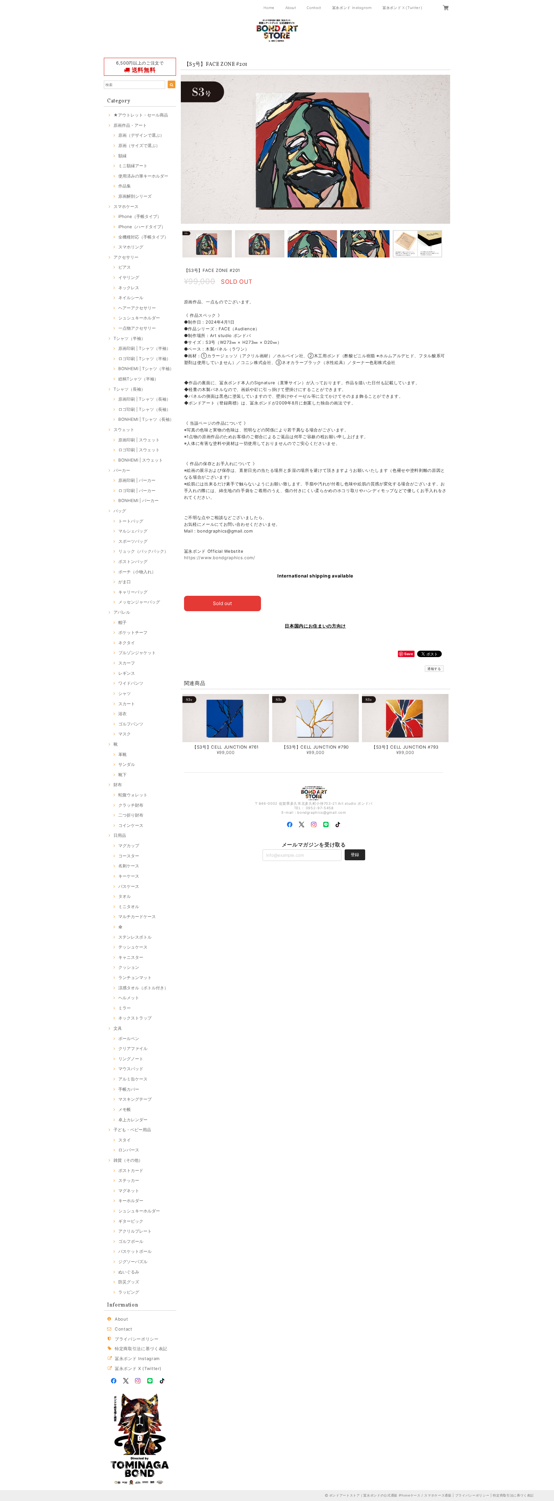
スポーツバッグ (132, 541)
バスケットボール (135, 1251)
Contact (314, 7)
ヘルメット (128, 997)
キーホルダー (130, 1200)
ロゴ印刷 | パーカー (136, 490)
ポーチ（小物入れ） (137, 571)
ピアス (124, 267)
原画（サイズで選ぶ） (139, 145)
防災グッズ (128, 1281)
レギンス (126, 673)
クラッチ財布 (130, 805)
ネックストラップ (135, 1017)
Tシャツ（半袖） (129, 338)
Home (269, 7)
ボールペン (128, 1038)
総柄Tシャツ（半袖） (138, 378)
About (290, 7)
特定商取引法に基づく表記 (141, 1348)
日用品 (119, 835)
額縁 (122, 155)
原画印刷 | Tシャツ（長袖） (144, 399)
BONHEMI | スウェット (140, 460)
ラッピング (128, 1292)
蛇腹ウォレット (132, 794)
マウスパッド (130, 1068)
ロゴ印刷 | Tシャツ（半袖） (144, 358)
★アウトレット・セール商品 (140, 114)
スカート (126, 703)
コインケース (130, 825)
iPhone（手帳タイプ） (139, 216)
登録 (355, 854)
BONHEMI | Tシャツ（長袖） (146, 419)
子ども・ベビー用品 (132, 1129)
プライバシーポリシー (137, 1338)
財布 (117, 784)
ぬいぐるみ (128, 1271)
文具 (117, 1028)
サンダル (126, 764)
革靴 (122, 754)
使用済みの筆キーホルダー (143, 175)
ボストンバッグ (132, 561)
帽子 (122, 622)
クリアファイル (132, 1048)
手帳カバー (128, 1089)
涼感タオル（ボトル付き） (143, 987)
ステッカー (128, 1180)
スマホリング (130, 246)
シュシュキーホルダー (139, 317)
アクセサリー (125, 257)
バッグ (119, 510)
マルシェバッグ (132, 531)
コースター (128, 855)
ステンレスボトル (135, 937)
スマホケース (125, 206)
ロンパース (128, 1149)
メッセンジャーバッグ (139, 601)
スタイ (124, 1139)
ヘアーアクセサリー (137, 307)
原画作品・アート (130, 125)
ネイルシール (130, 297)
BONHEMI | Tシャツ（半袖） (146, 368)
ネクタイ (126, 642)
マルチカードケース (137, 916)
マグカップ (128, 845)
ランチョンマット (135, 977)
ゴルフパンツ (130, 723)
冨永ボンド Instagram (352, 7)
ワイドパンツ (130, 683)
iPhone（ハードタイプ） (141, 226)
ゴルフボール (130, 1241)
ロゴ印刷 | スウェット (139, 449)
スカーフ (126, 662)
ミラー (124, 1008)
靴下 (122, 774)
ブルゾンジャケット (137, 652)
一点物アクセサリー (137, 328)
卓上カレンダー (132, 1119)
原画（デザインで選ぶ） (141, 135)
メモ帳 (124, 1109)
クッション (128, 967)
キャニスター (130, 957)
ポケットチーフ (132, 632)
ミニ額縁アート (132, 165)
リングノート (130, 1058)
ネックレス (128, 287)
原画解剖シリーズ (135, 196)
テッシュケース (132, 947)
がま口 (124, 581)
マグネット (128, 1190)
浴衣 (122, 713)
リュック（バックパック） (143, 551)
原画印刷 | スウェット (139, 439)
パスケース (128, 886)
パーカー (121, 470)
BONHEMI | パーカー (138, 500)
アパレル (121, 612)
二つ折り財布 (130, 815)
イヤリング (128, 277)
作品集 (124, 185)
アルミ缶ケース (132, 1078)
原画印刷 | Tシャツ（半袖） (144, 348)
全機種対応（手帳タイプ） (143, 236)
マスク (124, 733)
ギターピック (130, 1221)
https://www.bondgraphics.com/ (219, 557)
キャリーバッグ (132, 591)
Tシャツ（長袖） (129, 389)
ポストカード (130, 1170)
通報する (434, 669)
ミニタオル (128, 906)
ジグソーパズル (132, 1261)
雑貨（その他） (128, 1160)
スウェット (123, 429)
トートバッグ (130, 521)
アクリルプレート (135, 1231)
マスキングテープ (135, 1099)
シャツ (124, 693)
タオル (124, 896)
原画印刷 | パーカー (136, 480)
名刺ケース (128, 865)
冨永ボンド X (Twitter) (402, 7)
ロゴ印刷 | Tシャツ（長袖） (144, 409)
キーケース (128, 876)
